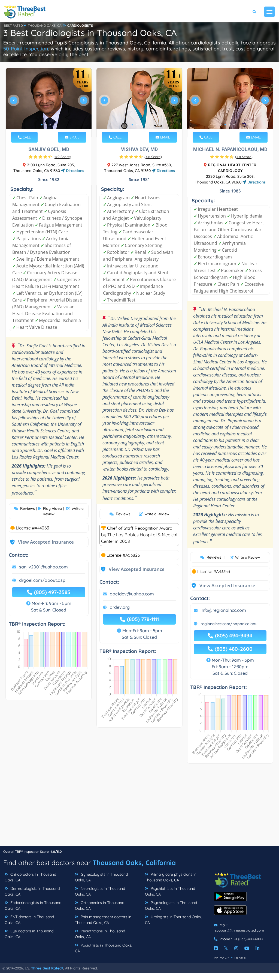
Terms (240, 957)
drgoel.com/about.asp (42, 580)
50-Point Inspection (25, 49)
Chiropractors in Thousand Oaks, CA (30, 877)
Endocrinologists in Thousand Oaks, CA (33, 905)
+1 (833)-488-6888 (248, 939)
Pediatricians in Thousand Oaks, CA (100, 934)
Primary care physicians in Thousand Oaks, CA (170, 877)
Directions (74, 170)
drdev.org (120, 607)
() (62, 157)
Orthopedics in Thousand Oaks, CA (99, 905)
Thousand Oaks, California (134, 862)
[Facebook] (216, 948)
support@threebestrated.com (239, 930)
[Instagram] (236, 948)
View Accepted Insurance (40, 542)
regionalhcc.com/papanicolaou (229, 623)
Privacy (222, 957)
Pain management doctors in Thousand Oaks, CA (103, 919)
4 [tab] (55, 124)
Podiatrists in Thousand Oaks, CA (103, 948)
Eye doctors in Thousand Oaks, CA (29, 934)
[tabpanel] (49, 102)
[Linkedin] (257, 948)
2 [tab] (46, 124)
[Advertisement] (139, 807)
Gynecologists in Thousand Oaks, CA (101, 877)
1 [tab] (42, 124)
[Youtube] (246, 948)
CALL (26, 137)
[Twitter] (226, 948)
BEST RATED (13, 25)
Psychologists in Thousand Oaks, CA (171, 905)
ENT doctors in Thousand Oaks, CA (29, 919)
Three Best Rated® (47, 968)
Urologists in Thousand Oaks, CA (173, 919)
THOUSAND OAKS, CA (45, 25)
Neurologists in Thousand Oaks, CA (100, 891)
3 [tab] (50, 124)
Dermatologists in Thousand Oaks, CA (32, 891)
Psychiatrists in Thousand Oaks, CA (170, 891)
